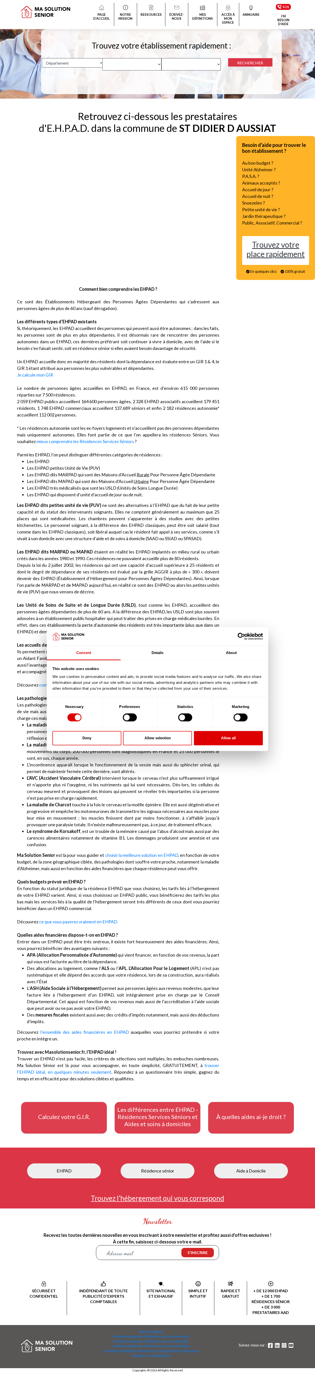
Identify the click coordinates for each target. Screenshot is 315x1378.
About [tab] (231, 653)
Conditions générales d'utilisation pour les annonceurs (150, 1336)
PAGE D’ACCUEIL (101, 16)
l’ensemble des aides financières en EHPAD (85, 1032)
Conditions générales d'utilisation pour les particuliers (150, 1341)
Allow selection (157, 738)
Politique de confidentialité (151, 1356)
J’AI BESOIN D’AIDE (283, 20)
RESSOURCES (151, 15)
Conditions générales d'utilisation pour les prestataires (151, 1346)
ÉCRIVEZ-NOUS (176, 16)
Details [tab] (158, 653)
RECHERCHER (250, 62)
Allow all (228, 738)
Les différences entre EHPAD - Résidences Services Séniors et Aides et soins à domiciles (157, 1116)
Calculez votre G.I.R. (64, 1116)
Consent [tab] (83, 653)
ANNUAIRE (251, 15)
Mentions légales (151, 1332)
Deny (86, 738)
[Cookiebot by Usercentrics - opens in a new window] (241, 636)
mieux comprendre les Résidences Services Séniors (85, 441)
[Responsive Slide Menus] (45, 8)
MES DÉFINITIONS (202, 16)
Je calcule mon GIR (35, 375)
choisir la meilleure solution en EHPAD (141, 855)
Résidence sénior (157, 1170)
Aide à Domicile (251, 1170)
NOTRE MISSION (125, 16)
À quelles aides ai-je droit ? (251, 1116)
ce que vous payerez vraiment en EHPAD (78, 921)
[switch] (130, 718)
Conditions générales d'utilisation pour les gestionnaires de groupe (151, 1351)
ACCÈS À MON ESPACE (228, 18)
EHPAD (64, 1170)
